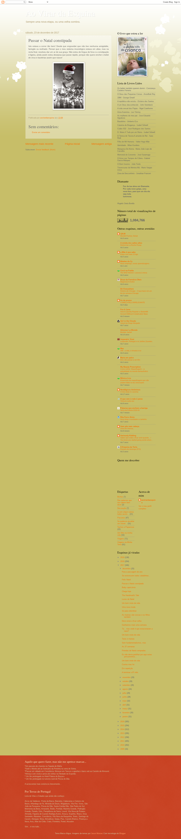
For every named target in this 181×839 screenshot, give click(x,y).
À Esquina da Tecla (128, 447)
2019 (122, 557)
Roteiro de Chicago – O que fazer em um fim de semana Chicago (136, 292)
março (125, 709)
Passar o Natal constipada (133, 584)
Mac (122, 348)
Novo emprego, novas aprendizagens (134, 264)
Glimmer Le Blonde (128, 330)
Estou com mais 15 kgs (129, 254)
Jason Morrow (96, 833)
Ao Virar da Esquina (60, 13)
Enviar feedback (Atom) (45, 150)
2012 (122, 737)
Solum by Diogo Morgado (130, 323)
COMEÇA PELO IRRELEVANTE (132, 303)
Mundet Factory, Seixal (129, 236)
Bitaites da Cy (126, 261)
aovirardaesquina (148, 501)
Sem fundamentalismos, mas (134, 643)
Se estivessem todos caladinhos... (136, 576)
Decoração (121, 508)
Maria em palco (127, 358)
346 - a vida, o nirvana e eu (130, 351)
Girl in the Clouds (128, 321)
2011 (122, 741)
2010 (122, 745)
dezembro (126, 569)
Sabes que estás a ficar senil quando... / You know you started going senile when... (136, 439)
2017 (122, 565)
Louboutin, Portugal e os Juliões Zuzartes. (136, 341)
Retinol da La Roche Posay (130, 245)
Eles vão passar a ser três (130, 360)
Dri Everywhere (127, 289)
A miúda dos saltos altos (131, 243)
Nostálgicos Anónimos (130, 390)
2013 (122, 733)
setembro (126, 685)
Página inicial (72, 143)
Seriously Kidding (128, 436)
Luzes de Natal (128, 599)
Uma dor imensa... (127, 429)
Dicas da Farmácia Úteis (130, 280)
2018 (122, 561)
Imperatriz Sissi (127, 339)
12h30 (122, 234)
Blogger (122, 833)
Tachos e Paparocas (125, 527)
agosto (125, 689)
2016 (122, 721)
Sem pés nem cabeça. (130, 426)
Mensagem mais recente (39, 143)
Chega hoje (126, 591)
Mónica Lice (125, 378)
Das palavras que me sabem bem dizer (124, 502)
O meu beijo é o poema (129, 392)
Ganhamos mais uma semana (134, 625)
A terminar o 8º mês (130, 672)
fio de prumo (126, 300)
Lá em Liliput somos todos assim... (125, 513)
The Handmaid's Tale (130, 595)
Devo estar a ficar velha (131, 621)
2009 (122, 749)
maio (124, 701)
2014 (122, 729)
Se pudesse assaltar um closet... (125, 522)
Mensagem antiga (101, 143)
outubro (125, 681)
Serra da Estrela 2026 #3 (130, 410)
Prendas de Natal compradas (134, 651)
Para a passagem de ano (132, 572)
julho (124, 693)
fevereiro (126, 713)
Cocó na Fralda (127, 271)
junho (124, 697)
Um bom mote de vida (131, 603)
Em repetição (127, 668)
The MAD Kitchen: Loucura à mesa (133, 273)
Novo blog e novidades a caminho (133, 419)
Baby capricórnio (129, 587)
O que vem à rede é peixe (131, 399)
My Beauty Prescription (130, 367)
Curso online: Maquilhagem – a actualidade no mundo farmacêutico (134, 370)
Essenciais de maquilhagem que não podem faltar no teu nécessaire (134, 381)
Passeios (121, 518)
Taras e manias (128, 639)
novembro (126, 677)
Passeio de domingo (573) (130, 449)
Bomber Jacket (126, 332)
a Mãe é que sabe (127, 252)
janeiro (125, 717)
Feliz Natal (126, 580)
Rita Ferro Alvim (127, 417)
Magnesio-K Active (127, 282)
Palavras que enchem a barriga (133, 408)
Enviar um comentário (41, 132)
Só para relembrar (129, 611)
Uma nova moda (128, 607)
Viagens (120, 539)
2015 (122, 725)
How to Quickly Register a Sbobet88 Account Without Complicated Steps (134, 313)
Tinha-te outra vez (127, 401)
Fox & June (125, 309)
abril (124, 705)
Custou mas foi (128, 664)
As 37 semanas (128, 647)
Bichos (120, 497)
